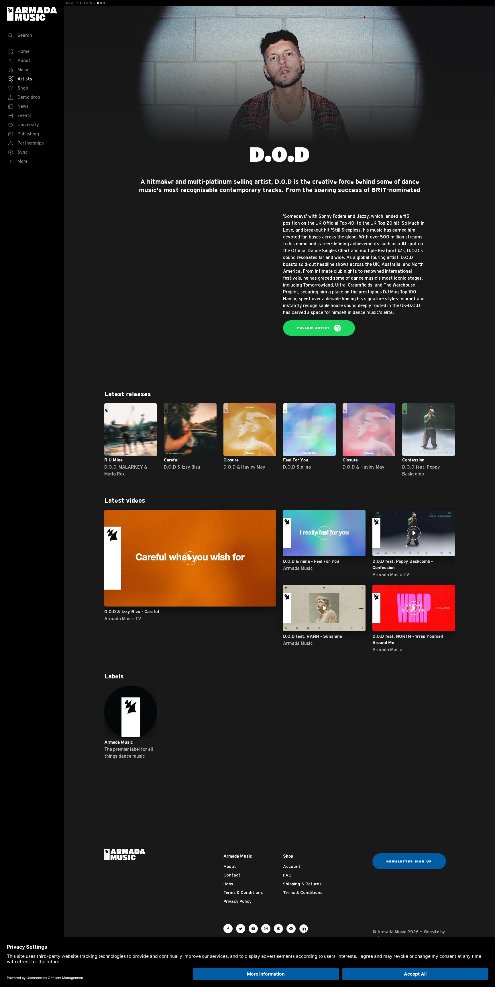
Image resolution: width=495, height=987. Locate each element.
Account (291, 866)
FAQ (287, 874)
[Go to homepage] (124, 853)
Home (70, 3)
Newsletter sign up (409, 861)
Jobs (228, 883)
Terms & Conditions (243, 892)
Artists (86, 3)
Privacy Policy (237, 901)
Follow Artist (314, 327)
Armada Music (32, 13)
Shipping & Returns (302, 883)
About (229, 866)
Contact (231, 874)
